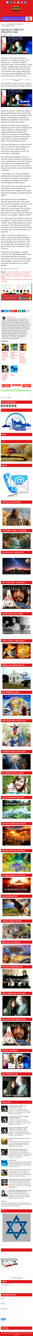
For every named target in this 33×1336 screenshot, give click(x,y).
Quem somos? (13, 374)
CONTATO (4, 1201)
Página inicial (16, 385)
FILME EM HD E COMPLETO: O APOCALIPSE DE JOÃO (12, 30)
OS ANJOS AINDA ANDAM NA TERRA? (19, 1170)
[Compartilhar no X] (7, 311)
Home (3, 24)
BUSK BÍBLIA (15, 1333)
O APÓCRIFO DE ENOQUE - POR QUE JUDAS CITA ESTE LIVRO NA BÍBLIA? (22, 357)
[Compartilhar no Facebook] (3, 311)
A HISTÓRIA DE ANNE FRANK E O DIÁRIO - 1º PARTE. (5, 377)
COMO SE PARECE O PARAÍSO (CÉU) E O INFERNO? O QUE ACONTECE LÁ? (19, 1180)
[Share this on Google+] (11, 311)
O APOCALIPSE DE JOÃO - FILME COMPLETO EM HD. (18, 1117)
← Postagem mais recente (6, 386)
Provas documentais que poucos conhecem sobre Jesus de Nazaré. (18, 1150)
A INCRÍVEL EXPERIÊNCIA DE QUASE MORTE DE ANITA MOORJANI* (19, 1191)
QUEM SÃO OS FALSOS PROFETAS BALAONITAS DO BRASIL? (5, 356)
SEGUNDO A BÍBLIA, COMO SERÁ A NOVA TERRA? (14, 355)
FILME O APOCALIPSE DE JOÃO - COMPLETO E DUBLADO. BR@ (18, 1128)
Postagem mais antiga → (26, 386)
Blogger (20, 1278)
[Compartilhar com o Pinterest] (27, 311)
